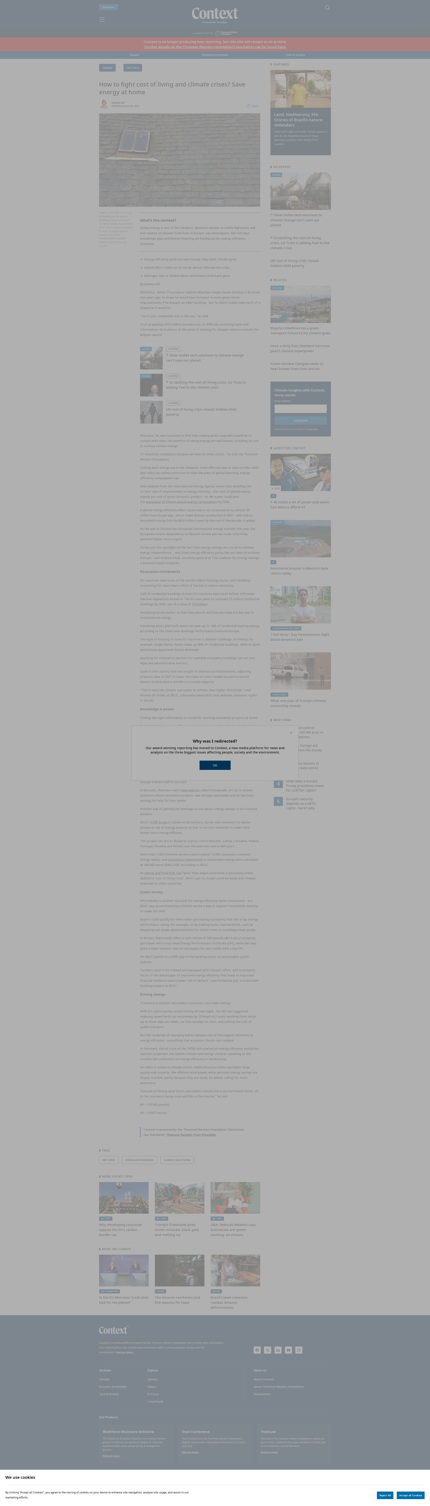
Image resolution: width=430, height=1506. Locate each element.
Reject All (385, 1495)
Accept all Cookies (410, 1495)
